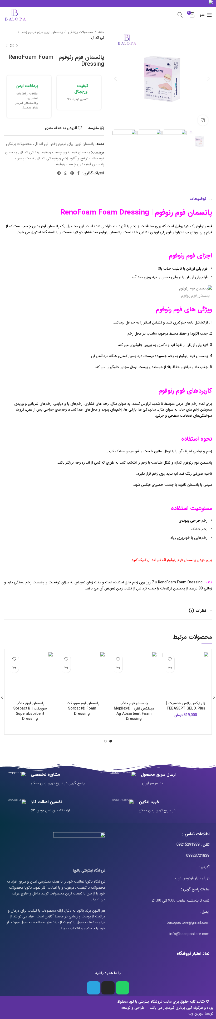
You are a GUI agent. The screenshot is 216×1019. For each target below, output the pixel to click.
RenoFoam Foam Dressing (180, 582)
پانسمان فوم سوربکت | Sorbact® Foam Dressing (82, 708)
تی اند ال (97, 37)
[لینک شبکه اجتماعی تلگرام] (59, 173)
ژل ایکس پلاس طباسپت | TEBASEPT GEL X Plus (185, 705)
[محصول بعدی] (6, 46)
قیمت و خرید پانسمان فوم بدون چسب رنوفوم (59, 161)
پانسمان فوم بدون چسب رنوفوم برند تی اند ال (55, 152)
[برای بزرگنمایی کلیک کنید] (203, 120)
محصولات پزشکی (80, 32)
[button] (169, 668)
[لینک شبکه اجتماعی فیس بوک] (78, 173)
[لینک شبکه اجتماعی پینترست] (72, 173)
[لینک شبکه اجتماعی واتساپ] (65, 173)
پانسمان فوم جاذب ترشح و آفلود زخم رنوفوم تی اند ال (54, 155)
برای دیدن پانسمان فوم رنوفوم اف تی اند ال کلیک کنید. (171, 560)
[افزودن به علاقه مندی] (169, 659)
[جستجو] (180, 14)
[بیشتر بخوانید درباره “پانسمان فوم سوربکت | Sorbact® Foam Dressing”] (66, 668)
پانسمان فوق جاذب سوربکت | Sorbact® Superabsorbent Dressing (30, 711)
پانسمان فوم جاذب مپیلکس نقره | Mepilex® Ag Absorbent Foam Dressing (134, 711)
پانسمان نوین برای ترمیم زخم (42, 32)
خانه (100, 32)
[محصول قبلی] (17, 46)
